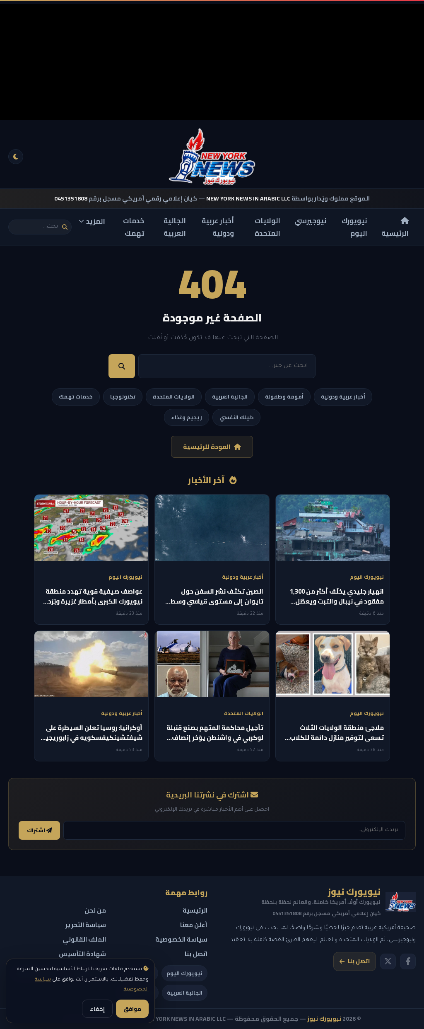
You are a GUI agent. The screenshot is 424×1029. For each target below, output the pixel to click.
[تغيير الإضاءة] (15, 156)
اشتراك (36, 830)
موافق (132, 1009)
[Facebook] (408, 961)
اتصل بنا (359, 961)
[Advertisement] (212, 62)
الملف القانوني (84, 939)
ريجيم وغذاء (186, 417)
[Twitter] (388, 961)
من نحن (95, 910)
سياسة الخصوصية (181, 939)
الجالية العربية (175, 227)
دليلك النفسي (236, 417)
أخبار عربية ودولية (218, 227)
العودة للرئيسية (207, 447)
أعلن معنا (193, 924)
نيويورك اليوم (354, 227)
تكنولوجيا (122, 396)
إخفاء (97, 1009)
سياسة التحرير (85, 924)
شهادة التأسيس (82, 953)
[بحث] (64, 227)
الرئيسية (395, 233)
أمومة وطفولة (284, 396)
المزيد (95, 221)
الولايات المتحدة (267, 227)
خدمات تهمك (133, 227)
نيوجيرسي (310, 220)
